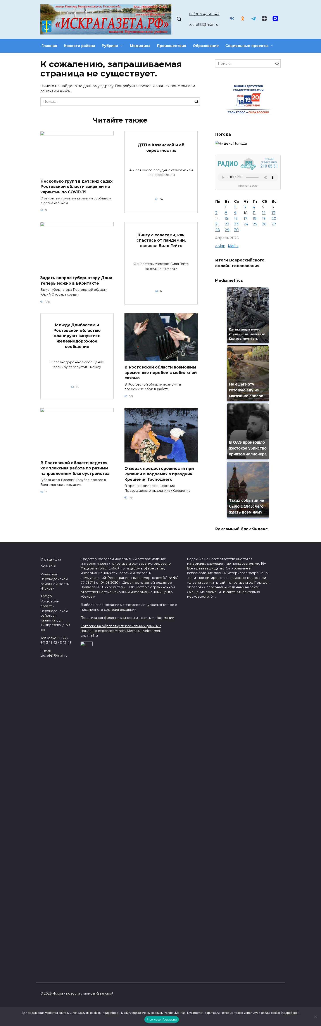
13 (273, 213)
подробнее (110, 1012)
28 (217, 230)
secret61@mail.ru (204, 24)
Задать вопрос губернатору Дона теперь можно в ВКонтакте (76, 280)
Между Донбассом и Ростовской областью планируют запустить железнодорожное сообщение (77, 336)
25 (255, 224)
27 (274, 224)
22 (227, 224)
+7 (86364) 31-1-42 (204, 14)
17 (245, 218)
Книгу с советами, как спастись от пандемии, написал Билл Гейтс (161, 240)
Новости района (79, 46)
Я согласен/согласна (162, 1019)
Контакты (48, 566)
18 (255, 218)
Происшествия (171, 46)
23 (236, 224)
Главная (49, 46)
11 (254, 213)
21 (217, 224)
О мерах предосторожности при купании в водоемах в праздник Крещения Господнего (159, 473)
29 (227, 230)
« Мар (220, 246)
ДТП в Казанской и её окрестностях (161, 148)
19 (264, 218)
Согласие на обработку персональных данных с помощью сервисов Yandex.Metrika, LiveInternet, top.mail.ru (121, 630)
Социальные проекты (246, 46)
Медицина (140, 46)
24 (246, 224)
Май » (233, 246)
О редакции (50, 559)
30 (236, 230)
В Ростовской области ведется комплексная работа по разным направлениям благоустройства (74, 468)
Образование (206, 46)
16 (235, 218)
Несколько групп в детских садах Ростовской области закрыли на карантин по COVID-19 (76, 186)
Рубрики (110, 46)
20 (274, 218)
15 (226, 218)
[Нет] (315, 1016)
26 (264, 224)
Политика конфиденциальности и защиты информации (127, 618)
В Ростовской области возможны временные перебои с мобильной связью (160, 372)
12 (264, 213)
